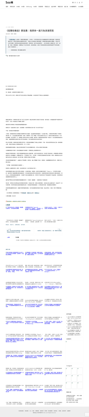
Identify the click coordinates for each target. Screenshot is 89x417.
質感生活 (47, 6)
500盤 (18, 6)
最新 (7, 6)
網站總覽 (26, 410)
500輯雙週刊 (73, 6)
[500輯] (9, 2)
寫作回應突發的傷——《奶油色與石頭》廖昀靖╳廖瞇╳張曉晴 (74, 399)
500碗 (35, 6)
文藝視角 (40, 6)
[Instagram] (75, 2)
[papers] (77, 2)
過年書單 (23, 224)
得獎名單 (12, 6)
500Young (29, 6)
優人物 (66, 6)
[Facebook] (73, 2)
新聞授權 (37, 410)
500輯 (9, 27)
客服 (33, 410)
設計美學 (53, 6)
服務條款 (42, 410)
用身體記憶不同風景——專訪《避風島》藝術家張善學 (74, 396)
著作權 (46, 410)
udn (6, 27)
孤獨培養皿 (17, 224)
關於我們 (64, 410)
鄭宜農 (7, 224)
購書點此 (37, 193)
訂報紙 (60, 410)
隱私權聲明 (50, 410)
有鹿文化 (12, 224)
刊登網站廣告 (21, 410)
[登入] (79, 2)
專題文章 (60, 6)
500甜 (22, 6)
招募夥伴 (69, 410)
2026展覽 (80, 6)
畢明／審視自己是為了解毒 (72, 402)
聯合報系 (55, 410)
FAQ (30, 410)
